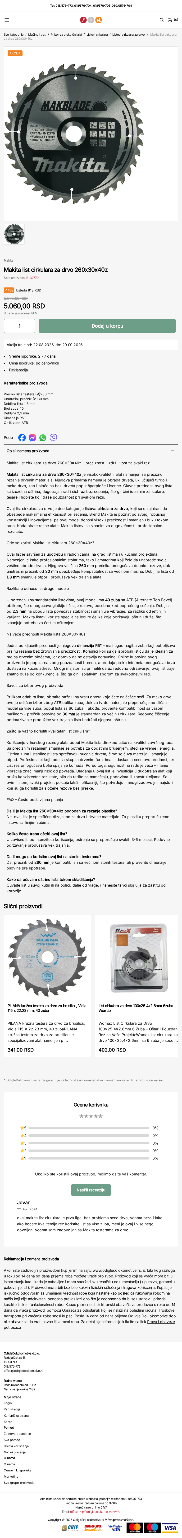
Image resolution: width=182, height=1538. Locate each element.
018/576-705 (101, 5)
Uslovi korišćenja (16, 1446)
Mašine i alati (37, 34)
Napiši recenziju (91, 1190)
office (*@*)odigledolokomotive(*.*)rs (95, 1512)
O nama (9, 1464)
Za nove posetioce (17, 1434)
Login (8, 1403)
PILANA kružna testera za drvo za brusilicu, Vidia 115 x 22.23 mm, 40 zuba (47, 1008)
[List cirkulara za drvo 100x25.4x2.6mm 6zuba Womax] (138, 958)
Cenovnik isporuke (18, 1470)
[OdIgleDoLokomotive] (91, 20)
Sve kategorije (13, 34)
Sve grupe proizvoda (19, 1483)
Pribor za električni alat (66, 34)
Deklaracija (18, 370)
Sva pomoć (12, 1440)
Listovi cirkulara (97, 34)
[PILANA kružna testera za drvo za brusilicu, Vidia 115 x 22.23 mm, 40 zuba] (47, 958)
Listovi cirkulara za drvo (128, 34)
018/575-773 (64, 5)
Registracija (12, 1409)
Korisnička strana (16, 1415)
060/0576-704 (122, 5)
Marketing (11, 1476)
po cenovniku (47, 363)
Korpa (8, 1422)
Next (172, 133)
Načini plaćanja (15, 1452)
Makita (8, 260)
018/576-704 (83, 5)
